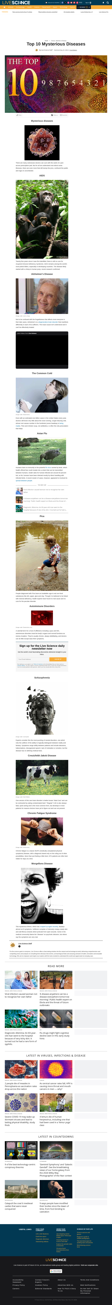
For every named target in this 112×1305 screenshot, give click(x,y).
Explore (72, 7)
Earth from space (41, 1236)
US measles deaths (69, 12)
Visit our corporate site (89, 1265)
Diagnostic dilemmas (42, 1239)
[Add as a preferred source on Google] (56, 1271)
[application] (42, 350)
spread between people (24, 481)
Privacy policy (19, 1285)
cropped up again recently (49, 926)
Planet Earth (46, 7)
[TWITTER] (19, 946)
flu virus (48, 467)
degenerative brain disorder (48, 322)
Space (55, 7)
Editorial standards (43, 1289)
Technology (63, 7)
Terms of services (38, 664)
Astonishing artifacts (42, 1241)
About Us (62, 1280)
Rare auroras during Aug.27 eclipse (22, 12)
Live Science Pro (103, 12)
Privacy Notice (21, 665)
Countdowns (73, 50)
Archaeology (20, 7)
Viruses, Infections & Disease (58, 40)
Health (29, 7)
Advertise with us (65, 1285)
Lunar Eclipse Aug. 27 (87, 12)
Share (20, 115)
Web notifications (88, 1285)
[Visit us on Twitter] (65, 3)
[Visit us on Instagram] (68, 3)
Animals (10, 7)
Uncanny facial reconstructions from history (62, 1250)
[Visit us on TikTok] (77, 3)
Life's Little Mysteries (42, 1234)
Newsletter (64, 115)
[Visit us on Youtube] (71, 3)
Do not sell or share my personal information (89, 1291)
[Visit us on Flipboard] (74, 3)
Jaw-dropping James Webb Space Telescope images (63, 1235)
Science (36, 7)
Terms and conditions (89, 1280)
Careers (16, 1289)
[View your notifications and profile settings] (103, 2)
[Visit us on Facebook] (62, 3)
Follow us (55, 115)
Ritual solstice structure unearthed (47, 12)
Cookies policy (41, 1285)
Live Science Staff (46, 50)
